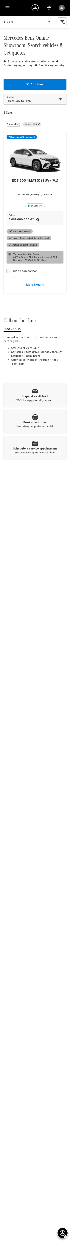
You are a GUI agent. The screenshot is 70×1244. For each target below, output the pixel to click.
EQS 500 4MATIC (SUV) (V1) (35, 180)
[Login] (62, 8)
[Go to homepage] (35, 8)
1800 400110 (12, 329)
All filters (37, 84)
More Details (35, 285)
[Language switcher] (49, 8)
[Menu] (7, 7)
